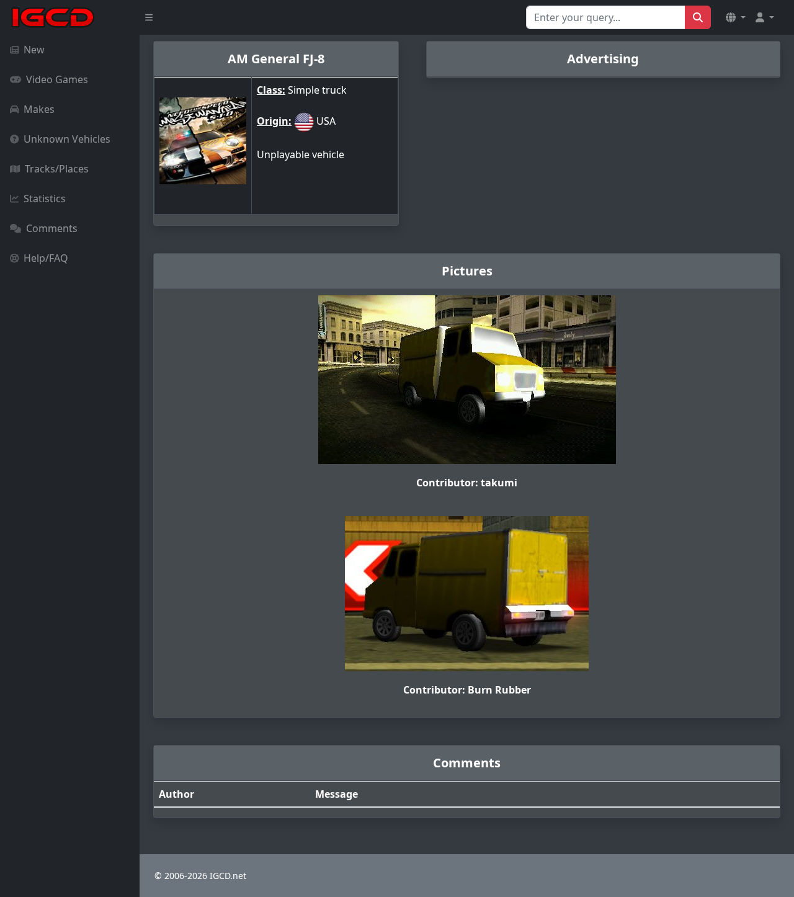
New (34, 49)
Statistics (45, 198)
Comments (52, 228)
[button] (736, 17)
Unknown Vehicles (67, 139)
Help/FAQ (46, 258)
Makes (39, 109)
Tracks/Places (57, 169)
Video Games (57, 79)
